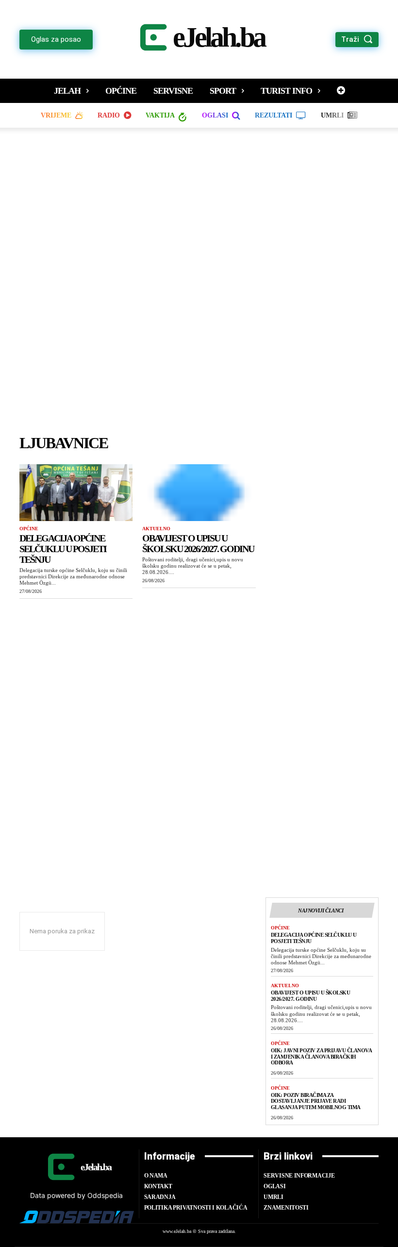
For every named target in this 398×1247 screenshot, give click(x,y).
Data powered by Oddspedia (76, 1195)
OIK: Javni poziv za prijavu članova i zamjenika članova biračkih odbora (321, 1056)
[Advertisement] (199, 285)
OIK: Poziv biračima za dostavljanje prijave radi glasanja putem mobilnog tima (316, 1101)
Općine (28, 528)
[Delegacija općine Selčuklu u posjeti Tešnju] (76, 492)
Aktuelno (156, 528)
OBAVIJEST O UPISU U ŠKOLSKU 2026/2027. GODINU (198, 543)
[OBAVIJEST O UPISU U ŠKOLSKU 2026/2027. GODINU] (198, 492)
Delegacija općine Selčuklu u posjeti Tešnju (62, 549)
